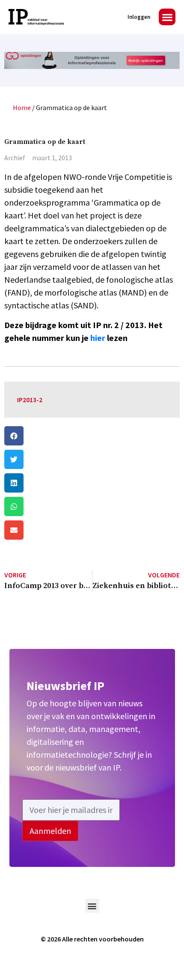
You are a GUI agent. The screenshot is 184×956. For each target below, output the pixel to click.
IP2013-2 (29, 399)
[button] (167, 17)
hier (97, 337)
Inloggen (139, 17)
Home (22, 107)
